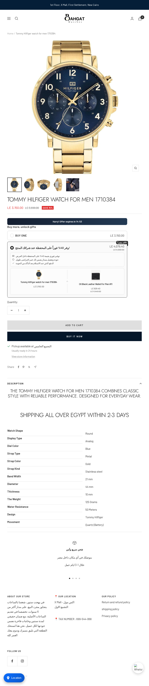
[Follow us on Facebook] (12, 661)
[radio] (67, 235)
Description (15, 383)
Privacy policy (110, 616)
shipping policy (110, 609)
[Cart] (140, 18)
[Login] (132, 18)
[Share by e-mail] (35, 367)
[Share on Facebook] (18, 367)
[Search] (16, 18)
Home (10, 33)
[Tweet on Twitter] (29, 367)
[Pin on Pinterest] (23, 367)
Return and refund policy (116, 602)
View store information (23, 356)
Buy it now (75, 336)
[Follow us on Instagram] (22, 661)
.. (26, 675)
